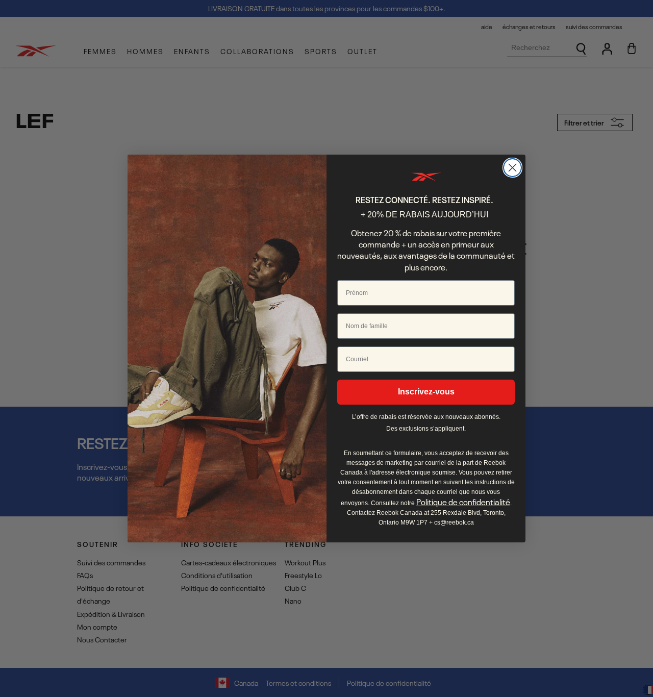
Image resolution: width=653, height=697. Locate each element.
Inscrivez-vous (426, 391)
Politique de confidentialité (463, 501)
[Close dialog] (512, 168)
